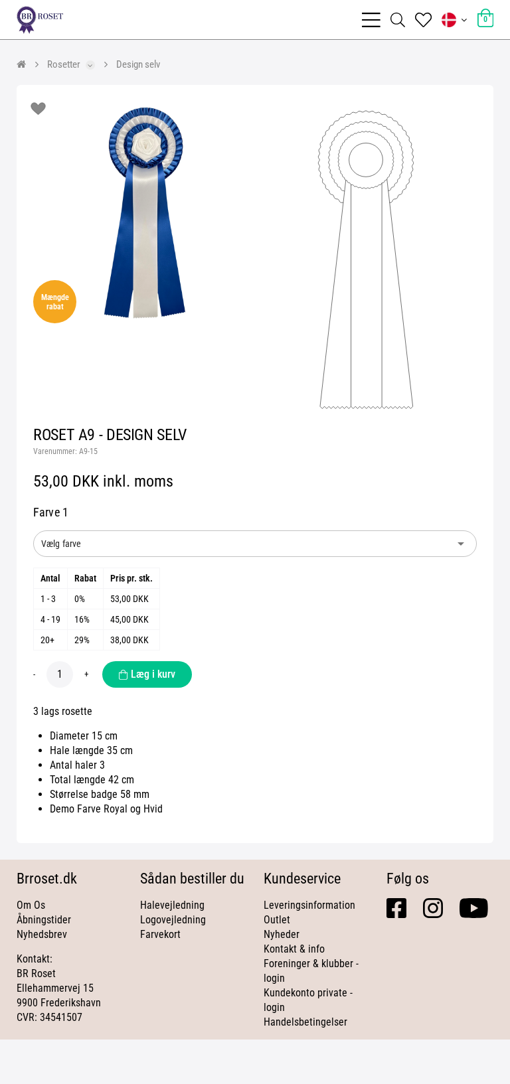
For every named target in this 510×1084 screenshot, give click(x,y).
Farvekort (160, 934)
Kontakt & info (294, 949)
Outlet (277, 919)
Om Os (31, 905)
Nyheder (281, 934)
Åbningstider (44, 919)
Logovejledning (173, 919)
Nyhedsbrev (42, 934)
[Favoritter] (423, 20)
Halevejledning (172, 905)
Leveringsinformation (309, 905)
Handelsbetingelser (305, 1022)
